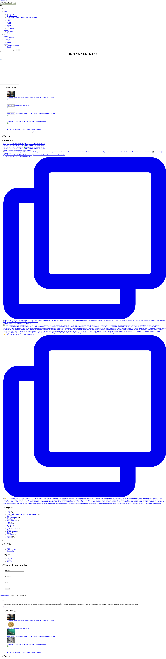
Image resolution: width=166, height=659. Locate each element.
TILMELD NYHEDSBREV (8, 4)
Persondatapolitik (4, 595)
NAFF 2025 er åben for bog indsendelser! (18, 105)
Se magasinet (10, 37)
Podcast (9, 530)
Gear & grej (6, 30)
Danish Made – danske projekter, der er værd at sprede (22, 17)
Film (5, 34)
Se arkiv (9, 47)
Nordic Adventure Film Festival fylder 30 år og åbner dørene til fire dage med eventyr (30, 97)
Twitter (9, 560)
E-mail (7, 582)
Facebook (9, 558)
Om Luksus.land (7, 39)
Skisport (9, 25)
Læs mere (6, 607)
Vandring (9, 19)
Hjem (8, 548)
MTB (8, 20)
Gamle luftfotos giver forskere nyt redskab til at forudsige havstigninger (26, 121)
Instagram (9, 561)
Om (8, 40)
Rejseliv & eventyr (12, 16)
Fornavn (7, 570)
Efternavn (8, 576)
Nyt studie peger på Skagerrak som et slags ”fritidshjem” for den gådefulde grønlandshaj (31, 113)
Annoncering (10, 551)
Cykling (9, 22)
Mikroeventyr (10, 14)
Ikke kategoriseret (12, 520)
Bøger (8, 33)
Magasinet (6, 36)
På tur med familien (12, 528)
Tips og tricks (10, 28)
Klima (8, 522)
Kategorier (6, 12)
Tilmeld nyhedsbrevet (13, 45)
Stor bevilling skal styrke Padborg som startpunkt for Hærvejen (24, 129)
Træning (9, 23)
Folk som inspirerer (12, 26)
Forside (5, 11)
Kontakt (9, 42)
